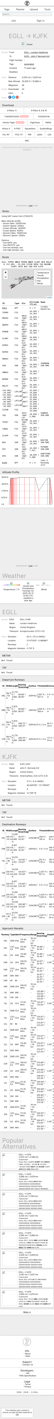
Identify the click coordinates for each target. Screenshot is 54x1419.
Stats (27, 1356)
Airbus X (6, 128)
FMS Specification (27, 1375)
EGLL (16, 36)
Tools (47, 9)
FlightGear (35, 122)
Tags (6, 9)
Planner (20, 9)
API (27, 1373)
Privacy (27, 1386)
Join (13, 20)
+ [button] (6, 272)
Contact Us (27, 1364)
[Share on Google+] (17, 97)
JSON (39, 134)
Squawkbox (30, 128)
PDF (30, 134)
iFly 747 (6, 134)
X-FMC (17, 128)
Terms (28, 1384)
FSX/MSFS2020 (12, 116)
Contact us (27, 149)
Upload (34, 9)
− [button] (6, 277)
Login (30, 206)
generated (29, 64)
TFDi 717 (19, 134)
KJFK (40, 36)
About (28, 1353)
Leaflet (49, 297)
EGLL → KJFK (34, 1160)
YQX (19, 281)
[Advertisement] (27, 177)
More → (27, 1312)
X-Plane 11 (12, 110)
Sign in (40, 20)
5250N (21, 279)
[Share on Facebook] (9, 97)
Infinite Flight (9, 122)
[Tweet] (13, 97)
